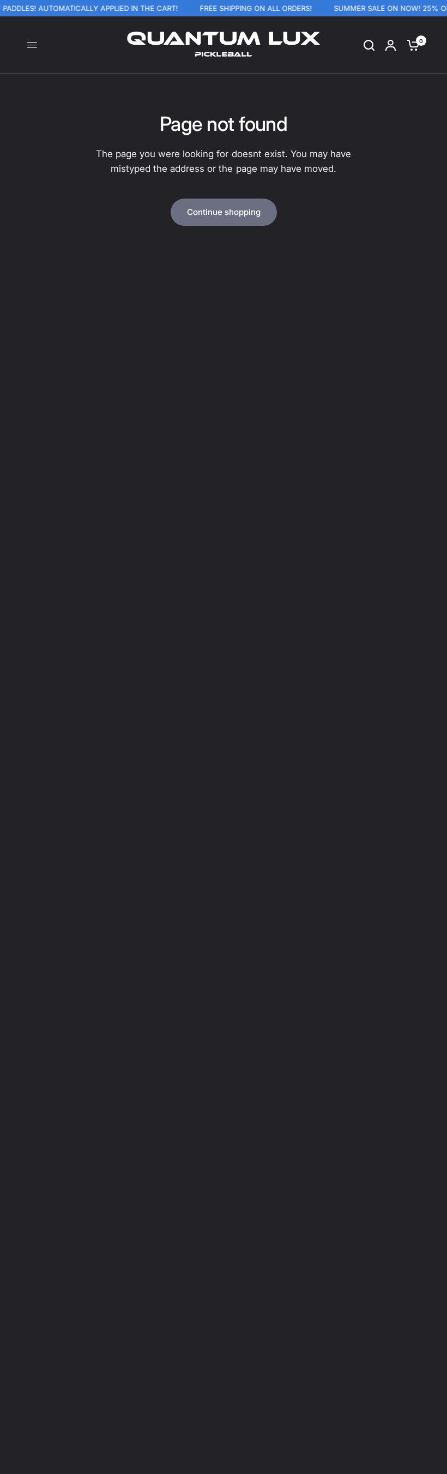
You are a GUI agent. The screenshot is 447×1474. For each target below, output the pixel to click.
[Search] (369, 45)
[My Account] (390, 45)
